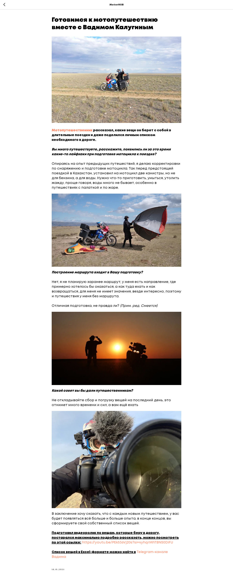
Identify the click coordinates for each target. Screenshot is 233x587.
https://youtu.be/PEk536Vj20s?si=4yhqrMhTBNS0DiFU (127, 542)
